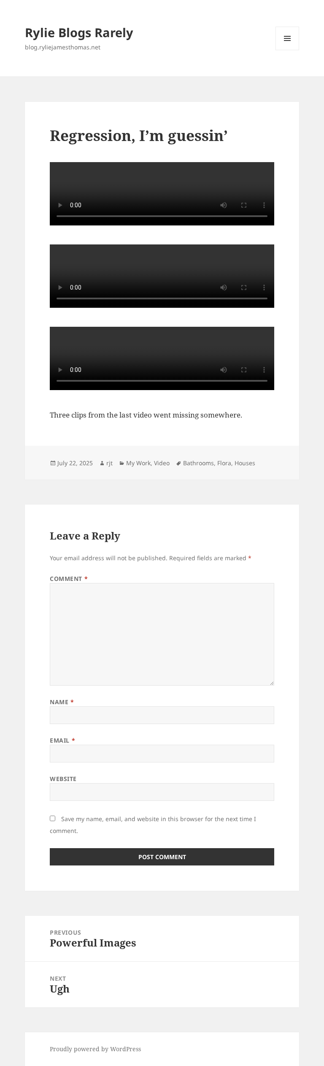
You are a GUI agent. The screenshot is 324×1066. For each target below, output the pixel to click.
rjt (109, 463)
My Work (138, 463)
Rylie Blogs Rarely (79, 32)
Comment (69, 579)
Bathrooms (198, 463)
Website (63, 779)
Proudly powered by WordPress (95, 1049)
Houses (245, 463)
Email (62, 740)
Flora (224, 463)
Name (62, 702)
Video (162, 463)
